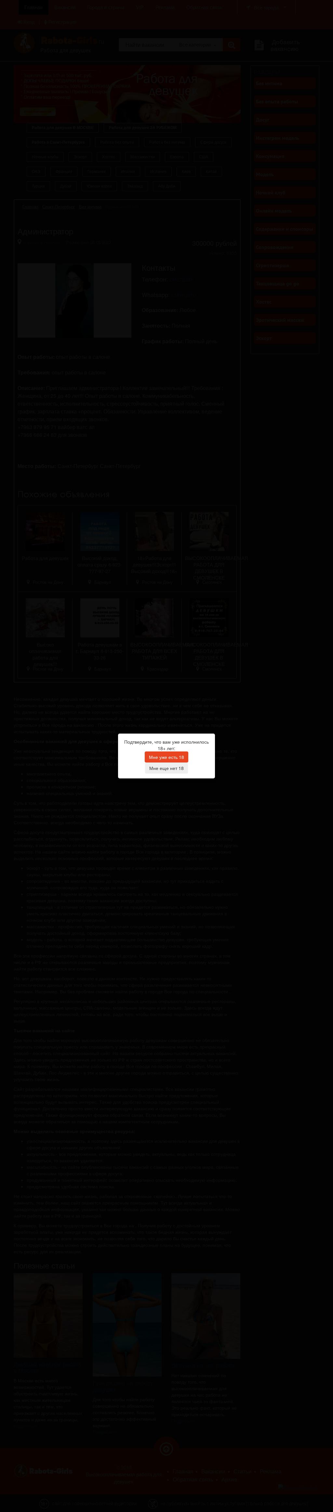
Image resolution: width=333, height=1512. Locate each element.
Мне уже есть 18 (166, 757)
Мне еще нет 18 (166, 768)
